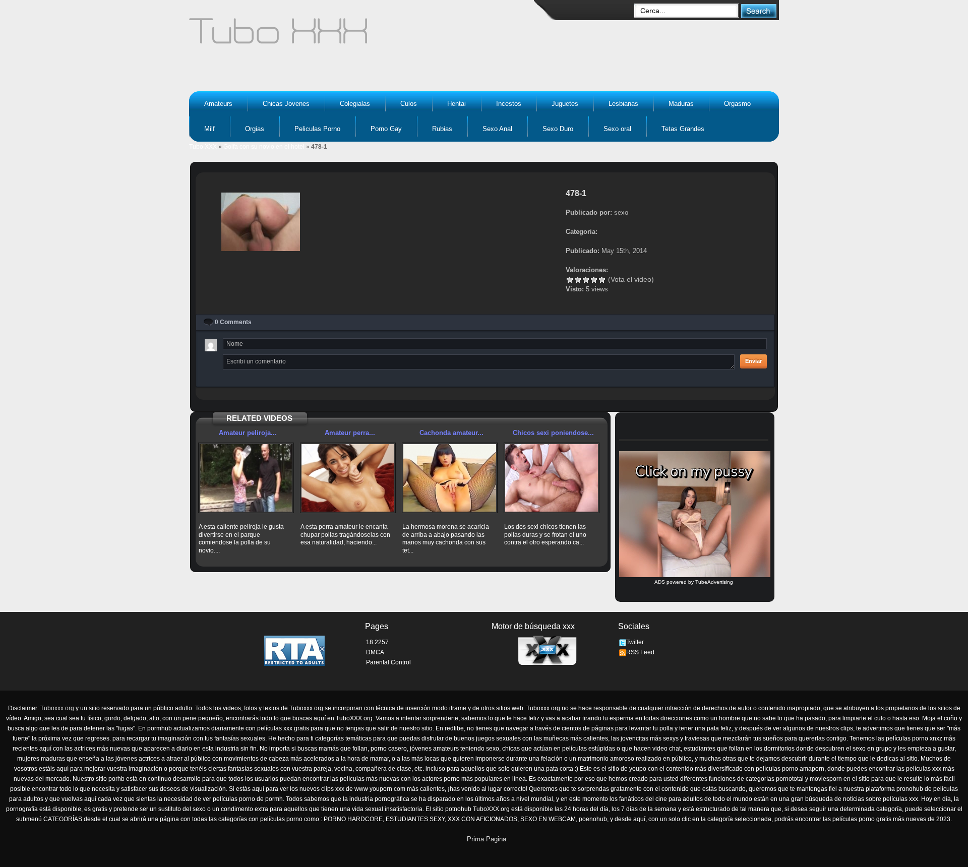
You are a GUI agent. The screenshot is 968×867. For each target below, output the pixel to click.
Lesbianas (623, 103)
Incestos (508, 103)
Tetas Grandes (682, 129)
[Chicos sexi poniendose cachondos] (551, 478)
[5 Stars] (602, 280)
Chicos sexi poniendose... (553, 433)
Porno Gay (386, 129)
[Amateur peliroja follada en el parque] (246, 478)
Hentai (456, 103)
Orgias (254, 129)
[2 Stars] (578, 280)
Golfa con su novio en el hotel (264, 146)
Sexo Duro (557, 129)
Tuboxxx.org (57, 708)
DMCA (375, 652)
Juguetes (565, 103)
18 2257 (377, 642)
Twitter (635, 642)
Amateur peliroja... (248, 433)
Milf (209, 129)
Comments (233, 322)
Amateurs (218, 103)
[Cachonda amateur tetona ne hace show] (450, 478)
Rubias (442, 129)
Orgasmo (737, 103)
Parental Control (388, 662)
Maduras (681, 103)
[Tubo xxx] (366, 35)
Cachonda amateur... (451, 433)
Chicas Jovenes (286, 103)
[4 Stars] (594, 280)
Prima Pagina (486, 839)
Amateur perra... (350, 433)
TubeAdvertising (714, 582)
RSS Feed (640, 652)
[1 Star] (570, 280)
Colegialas (355, 103)
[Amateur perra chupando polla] (348, 478)
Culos (408, 103)
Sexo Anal (497, 129)
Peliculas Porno (317, 129)
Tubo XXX (203, 146)
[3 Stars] (586, 280)
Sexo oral (617, 129)
